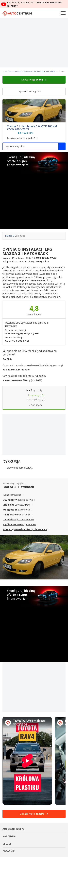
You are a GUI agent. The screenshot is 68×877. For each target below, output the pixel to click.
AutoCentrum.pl (17, 13)
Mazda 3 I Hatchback (18, 487)
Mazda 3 (9, 235)
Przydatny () (35, 395)
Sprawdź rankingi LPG (30, 91)
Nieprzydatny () (35, 399)
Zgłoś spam (35, 404)
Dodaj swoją (32, 79)
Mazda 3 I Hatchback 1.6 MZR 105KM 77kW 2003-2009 (32, 128)
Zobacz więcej (32, 813)
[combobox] (34, 146)
